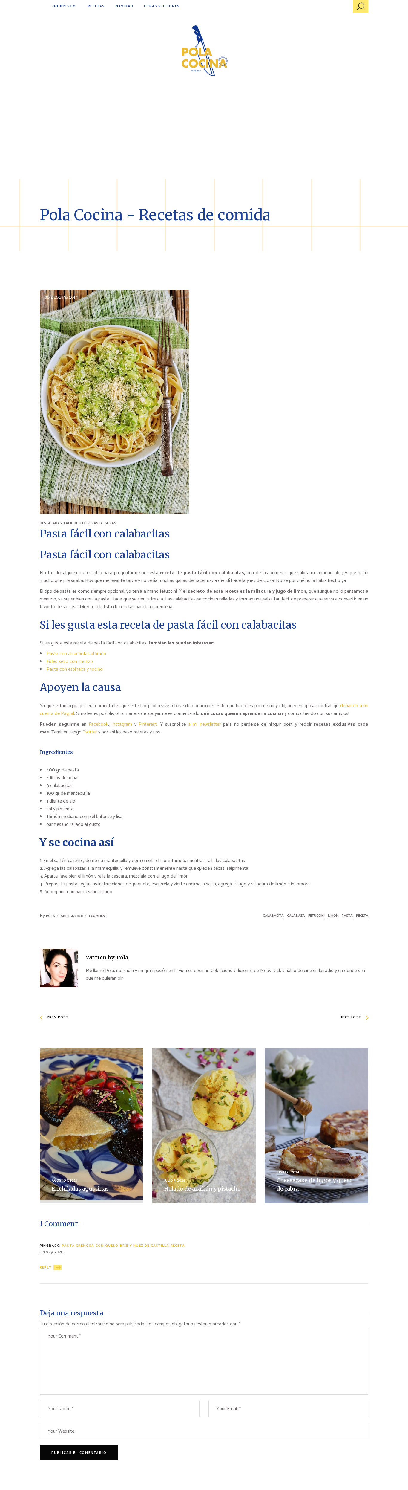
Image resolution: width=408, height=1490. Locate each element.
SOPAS (110, 523)
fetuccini (316, 916)
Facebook (98, 724)
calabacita (273, 916)
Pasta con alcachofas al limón (76, 654)
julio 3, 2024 (174, 1180)
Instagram (121, 724)
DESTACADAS (51, 523)
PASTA (97, 523)
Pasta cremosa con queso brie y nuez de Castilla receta (123, 1245)
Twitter (90, 732)
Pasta (347, 916)
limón (333, 916)
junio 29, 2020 (51, 1252)
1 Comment (98, 916)
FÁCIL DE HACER (77, 523)
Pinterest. (148, 724)
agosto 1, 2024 (65, 1180)
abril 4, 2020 (72, 916)
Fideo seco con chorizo (70, 662)
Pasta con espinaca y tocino (75, 669)
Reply (45, 1267)
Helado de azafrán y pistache (202, 1188)
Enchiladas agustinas (80, 1188)
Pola (50, 916)
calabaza (296, 916)
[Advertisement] (204, 134)
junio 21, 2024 (288, 1172)
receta (362, 916)
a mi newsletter (204, 724)
